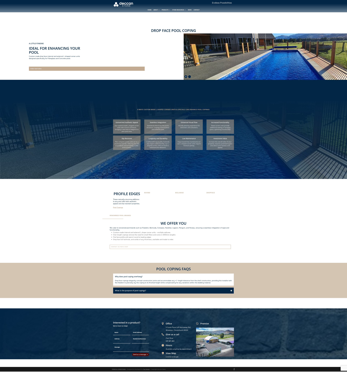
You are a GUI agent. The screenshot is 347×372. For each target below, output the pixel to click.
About (155, 10)
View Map (171, 353)
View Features (38, 69)
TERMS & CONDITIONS (119, 370)
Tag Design (146, 370)
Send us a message (139, 355)
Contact (197, 10)
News (190, 10)
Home (149, 10)
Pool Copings (118, 207)
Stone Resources (178, 10)
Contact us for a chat (122, 246)
